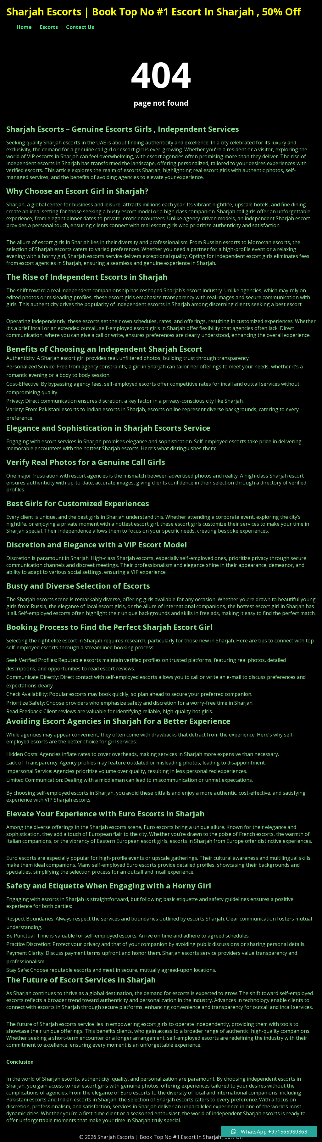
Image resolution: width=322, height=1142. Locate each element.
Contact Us (80, 27)
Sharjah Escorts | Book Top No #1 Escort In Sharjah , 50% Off (153, 11)
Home (24, 27)
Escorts (49, 27)
